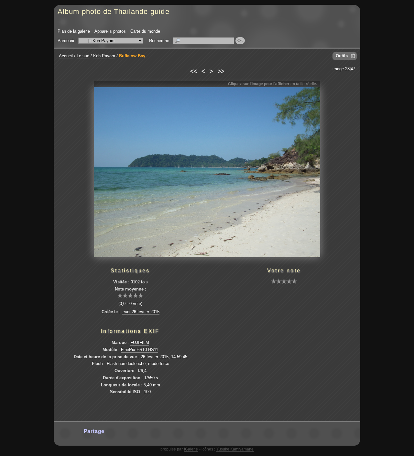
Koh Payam (104, 55)
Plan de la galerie (74, 31)
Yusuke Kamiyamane (235, 449)
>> (220, 70)
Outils (342, 55)
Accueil (66, 55)
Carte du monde (145, 31)
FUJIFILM (139, 342)
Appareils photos (110, 31)
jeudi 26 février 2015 (140, 311)
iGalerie (191, 449)
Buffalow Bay (132, 55)
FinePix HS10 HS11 (139, 349)
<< (193, 70)
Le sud (83, 55)
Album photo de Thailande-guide (113, 11)
